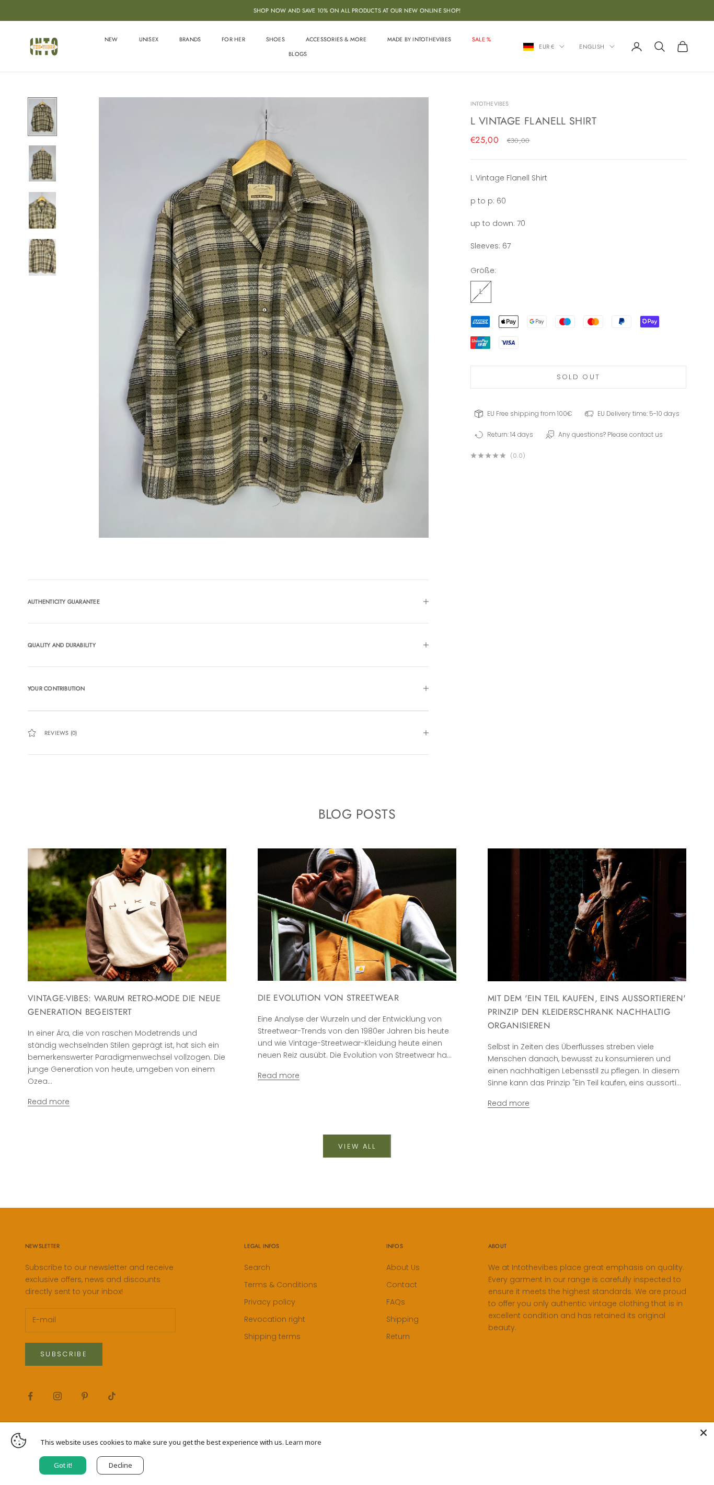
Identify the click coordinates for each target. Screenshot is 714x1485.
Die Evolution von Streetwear (328, 998)
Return (398, 1336)
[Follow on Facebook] (30, 1396)
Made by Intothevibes (419, 39)
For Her (233, 39)
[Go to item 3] (42, 210)
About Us (403, 1267)
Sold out (579, 377)
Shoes (275, 39)
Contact (401, 1284)
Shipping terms (272, 1336)
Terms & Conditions (280, 1284)
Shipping (402, 1319)
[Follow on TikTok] (112, 1396)
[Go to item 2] (42, 163)
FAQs (395, 1302)
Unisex (148, 39)
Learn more (303, 1442)
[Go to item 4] (42, 257)
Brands (190, 39)
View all (357, 1146)
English (591, 46)
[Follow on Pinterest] (84, 1396)
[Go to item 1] (42, 116)
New (111, 39)
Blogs (298, 54)
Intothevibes (489, 103)
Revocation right (274, 1319)
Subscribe (63, 1354)
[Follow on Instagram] (57, 1396)
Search (257, 1267)
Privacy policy (269, 1302)
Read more (49, 1101)
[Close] (703, 1432)
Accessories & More (336, 39)
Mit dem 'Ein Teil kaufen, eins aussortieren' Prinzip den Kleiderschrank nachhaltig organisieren (587, 1011)
